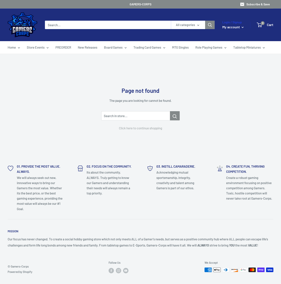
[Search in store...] (175, 115)
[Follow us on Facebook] (111, 270)
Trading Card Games (147, 47)
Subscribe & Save (258, 4)
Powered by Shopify (20, 271)
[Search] (210, 25)
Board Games (113, 47)
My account (231, 27)
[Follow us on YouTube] (125, 270)
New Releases (87, 47)
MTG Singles (180, 47)
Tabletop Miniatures (247, 47)
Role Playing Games (208, 47)
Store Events (36, 47)
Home (12, 47)
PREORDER (63, 47)
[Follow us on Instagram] (118, 270)
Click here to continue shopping (140, 128)
